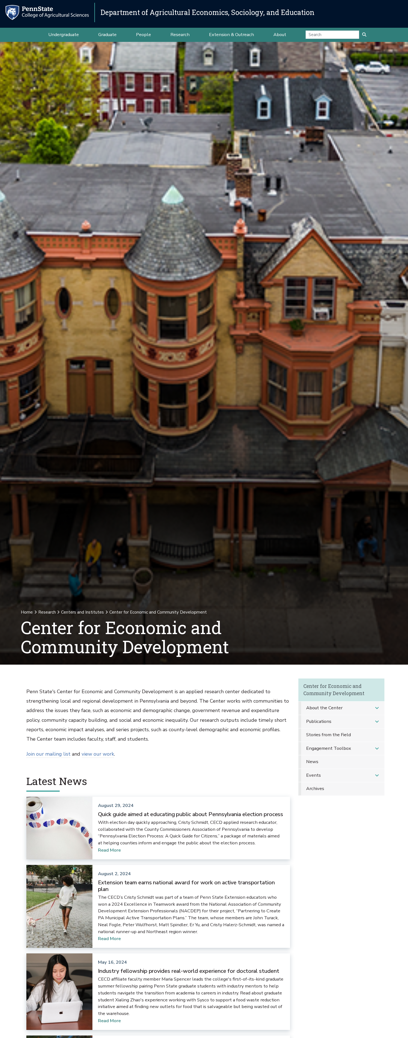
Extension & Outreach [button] (231, 34)
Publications (318, 721)
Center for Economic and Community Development (333, 690)
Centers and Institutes (82, 612)
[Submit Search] (364, 35)
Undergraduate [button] (63, 34)
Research (47, 612)
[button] (376, 708)
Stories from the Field (328, 734)
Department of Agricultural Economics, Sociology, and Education (207, 12)
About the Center (324, 708)
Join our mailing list (48, 754)
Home (27, 612)
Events (313, 775)
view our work (98, 754)
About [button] (279, 34)
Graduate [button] (107, 34)
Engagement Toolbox (328, 748)
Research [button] (180, 34)
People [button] (143, 34)
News (312, 761)
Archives (315, 788)
